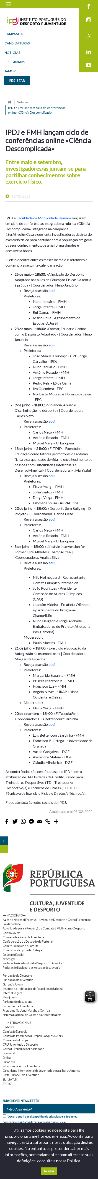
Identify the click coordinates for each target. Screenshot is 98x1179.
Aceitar (49, 1171)
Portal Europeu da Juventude (21, 1075)
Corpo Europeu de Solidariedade (23, 1049)
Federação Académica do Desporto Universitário (34, 963)
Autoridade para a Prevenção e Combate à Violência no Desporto (44, 928)
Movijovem (10, 997)
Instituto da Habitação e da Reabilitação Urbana (33, 988)
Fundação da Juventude (18, 980)
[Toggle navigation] (9, 4)
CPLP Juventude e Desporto (20, 1044)
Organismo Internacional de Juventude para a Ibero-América (41, 1070)
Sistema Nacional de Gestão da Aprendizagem (32, 1015)
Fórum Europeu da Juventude (21, 1066)
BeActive (8, 1027)
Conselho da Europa (15, 1040)
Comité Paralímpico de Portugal (23, 950)
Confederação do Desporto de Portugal (28, 941)
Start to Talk (10, 1079)
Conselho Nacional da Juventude (23, 937)
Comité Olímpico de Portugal (21, 946)
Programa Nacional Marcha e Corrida (26, 1010)
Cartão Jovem (12, 933)
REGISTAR (17, 80)
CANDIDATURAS (17, 43)
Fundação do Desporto (17, 975)
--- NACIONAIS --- (14, 915)
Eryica (7, 1057)
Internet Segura (12, 993)
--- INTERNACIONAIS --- (19, 1023)
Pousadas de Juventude (18, 1006)
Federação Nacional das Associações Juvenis (31, 967)
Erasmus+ (9, 1053)
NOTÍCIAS (12, 52)
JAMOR (10, 71)
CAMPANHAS (15, 34)
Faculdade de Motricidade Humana (44, 218)
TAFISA (8, 1084)
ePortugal (9, 959)
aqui (52, 290)
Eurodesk (9, 1062)
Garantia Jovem (13, 984)
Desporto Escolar (14, 954)
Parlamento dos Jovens (17, 1001)
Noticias (22, 102)
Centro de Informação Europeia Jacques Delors (33, 1036)
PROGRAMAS (15, 62)
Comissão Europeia (15, 1031)
